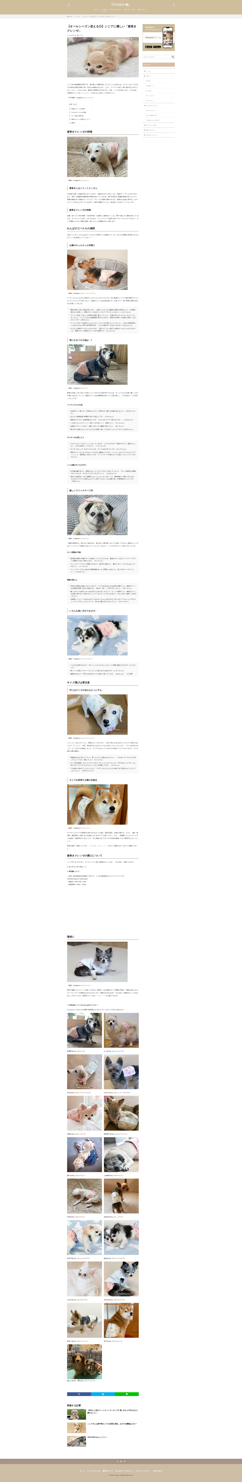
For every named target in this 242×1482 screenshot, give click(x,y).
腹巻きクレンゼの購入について (79, 119)
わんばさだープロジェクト (124, 1471)
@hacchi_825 (88, 97)
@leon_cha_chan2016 (88, 293)
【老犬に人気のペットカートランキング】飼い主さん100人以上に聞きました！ (112, 1411)
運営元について (108, 1471)
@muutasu (80, 1175)
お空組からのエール (152, 135)
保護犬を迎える (142, 9)
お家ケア (96, 9)
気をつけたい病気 (129, 9)
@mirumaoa (90, 1380)
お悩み (150, 91)
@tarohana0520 (86, 659)
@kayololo (84, 180)
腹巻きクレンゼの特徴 (77, 109)
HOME (70, 16)
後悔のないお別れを (154, 120)
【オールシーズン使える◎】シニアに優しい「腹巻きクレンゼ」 (98, 16)
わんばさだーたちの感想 (77, 112)
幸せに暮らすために (115, 9)
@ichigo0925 (82, 1300)
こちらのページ (100, 995)
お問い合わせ (157, 1471)
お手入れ (150, 100)
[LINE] (127, 1394)
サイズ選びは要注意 (76, 116)
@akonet (84, 388)
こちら (85, 867)
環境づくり (151, 86)
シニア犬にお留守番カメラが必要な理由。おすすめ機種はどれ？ (112, 1424)
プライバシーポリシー (143, 1471)
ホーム (82, 1471)
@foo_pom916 (118, 1051)
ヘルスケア (151, 95)
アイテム (104, 9)
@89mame (84, 538)
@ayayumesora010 (83, 1092)
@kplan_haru (85, 828)
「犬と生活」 (92, 846)
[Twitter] (103, 1394)
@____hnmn (118, 1217)
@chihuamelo (85, 985)
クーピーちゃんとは (93, 1471)
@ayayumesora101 (87, 738)
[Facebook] (79, 1394)
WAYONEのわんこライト (97, 1437)
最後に (72, 123)
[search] (173, 57)
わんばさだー (86, 93)
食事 (149, 81)
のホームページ (102, 846)
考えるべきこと (152, 110)
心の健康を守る (152, 115)
